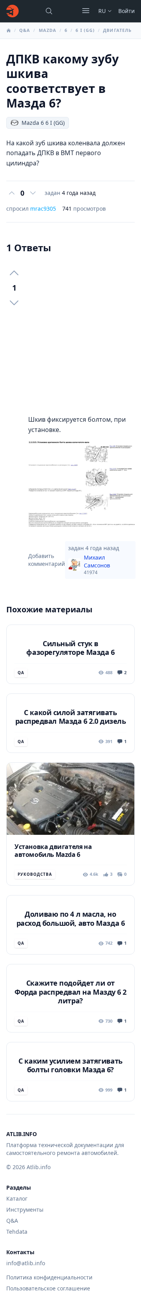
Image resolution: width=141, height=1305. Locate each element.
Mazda (48, 30)
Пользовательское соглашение (48, 1288)
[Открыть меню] (86, 10)
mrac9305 (43, 208)
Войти (126, 11)
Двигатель (117, 30)
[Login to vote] (11, 192)
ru (102, 11)
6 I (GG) (85, 30)
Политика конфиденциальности (49, 1277)
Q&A (24, 30)
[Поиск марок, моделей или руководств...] (48, 11)
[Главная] (12, 11)
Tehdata (16, 1231)
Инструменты (24, 1209)
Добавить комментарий (46, 559)
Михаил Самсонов (97, 565)
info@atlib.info (25, 1263)
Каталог (16, 1198)
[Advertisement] (70, 334)
